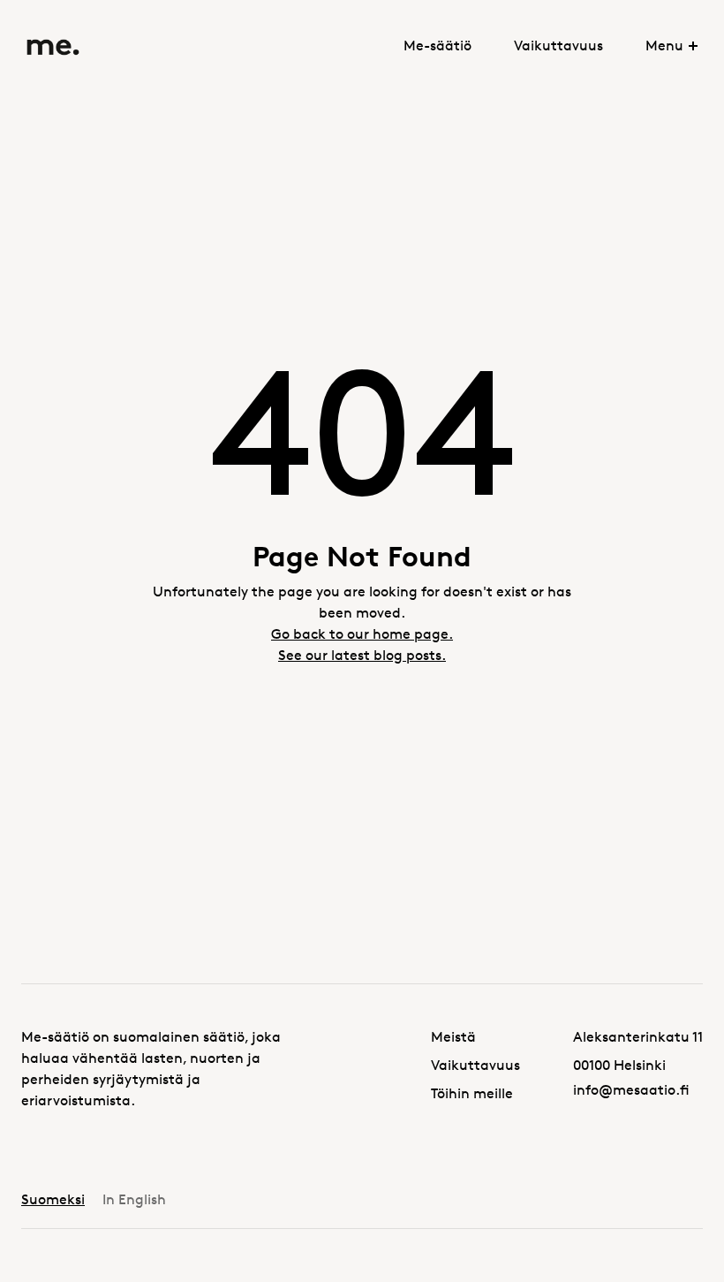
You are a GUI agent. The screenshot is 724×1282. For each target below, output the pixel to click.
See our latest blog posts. (362, 655)
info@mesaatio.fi (631, 1089)
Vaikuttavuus (558, 45)
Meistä (453, 1036)
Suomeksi (53, 1199)
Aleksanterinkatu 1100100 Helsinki (638, 1050)
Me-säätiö (437, 45)
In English (134, 1199)
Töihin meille (472, 1093)
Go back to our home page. (362, 634)
